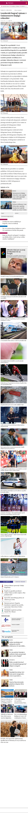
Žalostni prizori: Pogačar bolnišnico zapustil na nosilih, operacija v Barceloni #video (13, 605)
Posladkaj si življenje (15, 6)
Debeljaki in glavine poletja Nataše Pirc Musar (12, 611)
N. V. (7, 20)
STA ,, (5, 20)
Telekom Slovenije (23, 0)
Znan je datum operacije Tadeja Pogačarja (14, 586)
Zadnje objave (20, 581)
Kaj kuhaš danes (5, 6)
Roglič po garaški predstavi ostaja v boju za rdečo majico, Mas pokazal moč (14, 592)
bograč (2, 213)
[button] (1, 3)
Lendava (16, 213)
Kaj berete (6, 581)
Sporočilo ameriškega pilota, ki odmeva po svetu (14, 598)
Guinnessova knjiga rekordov (7, 216)
